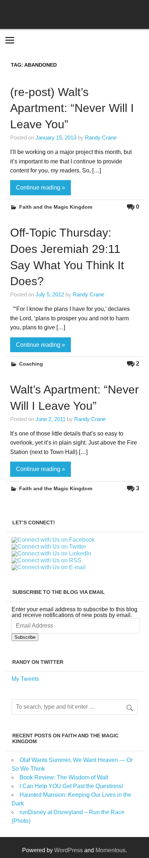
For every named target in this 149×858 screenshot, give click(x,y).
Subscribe (24, 637)
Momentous (110, 850)
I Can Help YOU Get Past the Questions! (71, 786)
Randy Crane (100, 137)
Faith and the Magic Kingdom (55, 207)
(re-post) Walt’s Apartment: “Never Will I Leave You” (72, 108)
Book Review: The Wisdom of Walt (64, 777)
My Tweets (25, 679)
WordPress (68, 850)
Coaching (31, 364)
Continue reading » (40, 187)
